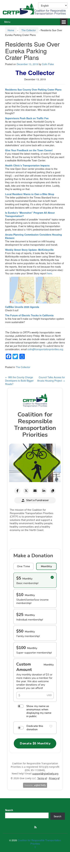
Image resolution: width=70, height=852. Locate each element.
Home (11, 30)
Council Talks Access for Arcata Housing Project (51, 379)
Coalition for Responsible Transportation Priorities (39, 842)
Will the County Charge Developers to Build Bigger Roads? (19, 381)
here (49, 273)
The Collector (28, 30)
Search (9, 810)
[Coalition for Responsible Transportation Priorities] (35, 8)
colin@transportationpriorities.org (45, 349)
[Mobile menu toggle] (63, 21)
